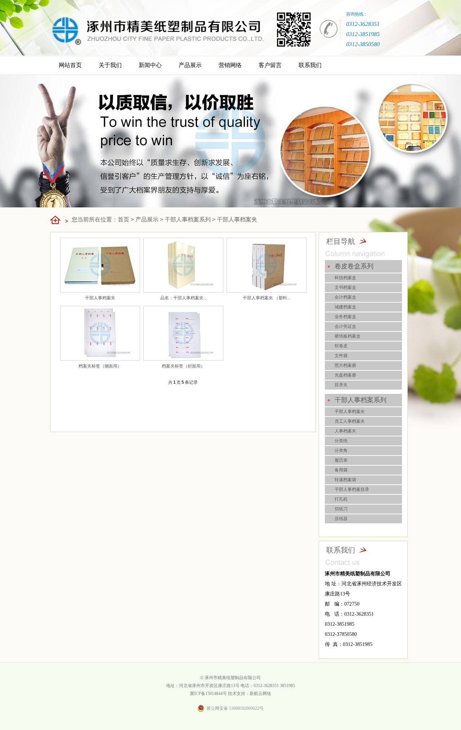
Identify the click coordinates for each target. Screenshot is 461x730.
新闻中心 (150, 65)
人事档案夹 (345, 431)
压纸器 (341, 518)
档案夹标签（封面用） (183, 366)
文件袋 (341, 355)
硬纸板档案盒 (348, 336)
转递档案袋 (345, 479)
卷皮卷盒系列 (354, 266)
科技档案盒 (345, 277)
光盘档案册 (345, 375)
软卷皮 (341, 345)
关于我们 (110, 65)
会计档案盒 (345, 297)
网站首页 (70, 65)
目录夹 (341, 384)
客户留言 (270, 65)
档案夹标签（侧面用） (100, 366)
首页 (123, 219)
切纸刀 (341, 508)
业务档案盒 (345, 316)
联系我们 (310, 65)
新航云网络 (260, 693)
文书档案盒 (345, 287)
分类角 (341, 450)
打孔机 (341, 499)
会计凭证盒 (345, 326)
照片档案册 (345, 365)
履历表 (341, 460)
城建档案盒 (345, 306)
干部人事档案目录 (352, 489)
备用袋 (341, 469)
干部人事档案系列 (188, 219)
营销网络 (230, 65)
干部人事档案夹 (237, 219)
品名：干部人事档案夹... (183, 297)
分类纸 (341, 440)
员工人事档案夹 (350, 421)
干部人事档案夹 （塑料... (266, 297)
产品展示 (190, 65)
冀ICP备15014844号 (208, 693)
